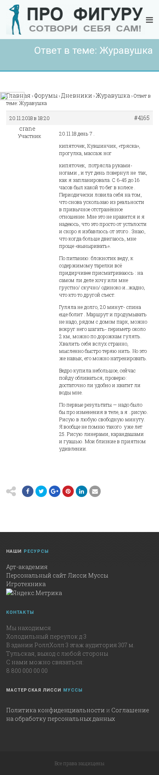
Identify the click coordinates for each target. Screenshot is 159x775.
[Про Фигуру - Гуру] (75, 19)
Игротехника (26, 584)
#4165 (142, 118)
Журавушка (113, 95)
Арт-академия (27, 567)
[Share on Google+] (54, 491)
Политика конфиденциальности (55, 710)
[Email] (81, 491)
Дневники (76, 95)
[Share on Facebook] (27, 491)
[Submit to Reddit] (68, 491)
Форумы (45, 95)
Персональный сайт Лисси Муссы (57, 575)
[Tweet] (41, 491)
